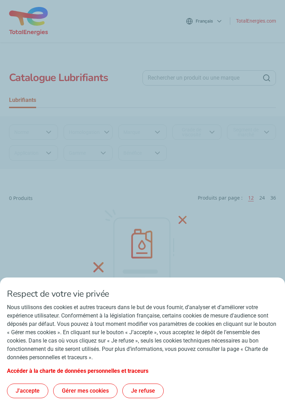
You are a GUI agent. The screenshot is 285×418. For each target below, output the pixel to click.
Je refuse (143, 390)
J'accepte (28, 390)
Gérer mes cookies (85, 390)
